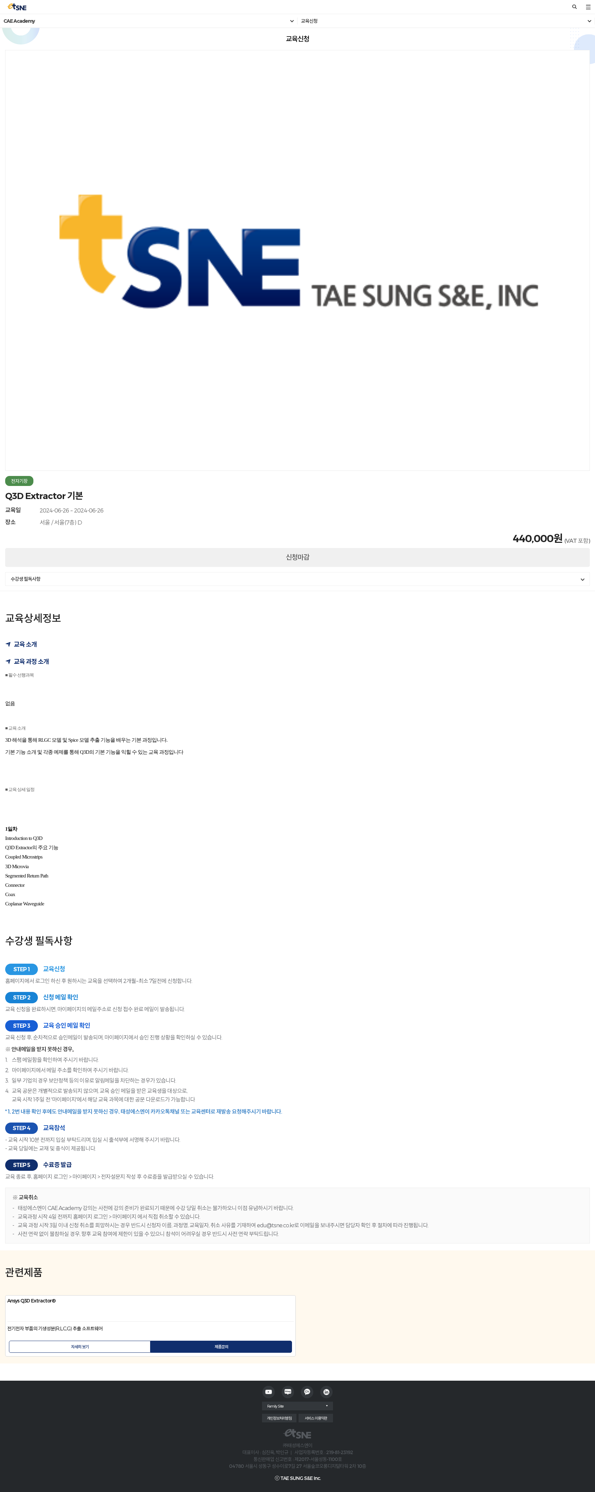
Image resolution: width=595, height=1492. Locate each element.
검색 (574, 7)
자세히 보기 (80, 1346)
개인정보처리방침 (279, 1418)
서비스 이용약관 (316, 1418)
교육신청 (309, 21)
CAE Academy (19, 21)
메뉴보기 (588, 7)
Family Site (275, 1406)
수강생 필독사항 (25, 579)
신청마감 (297, 557)
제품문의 (221, 1346)
